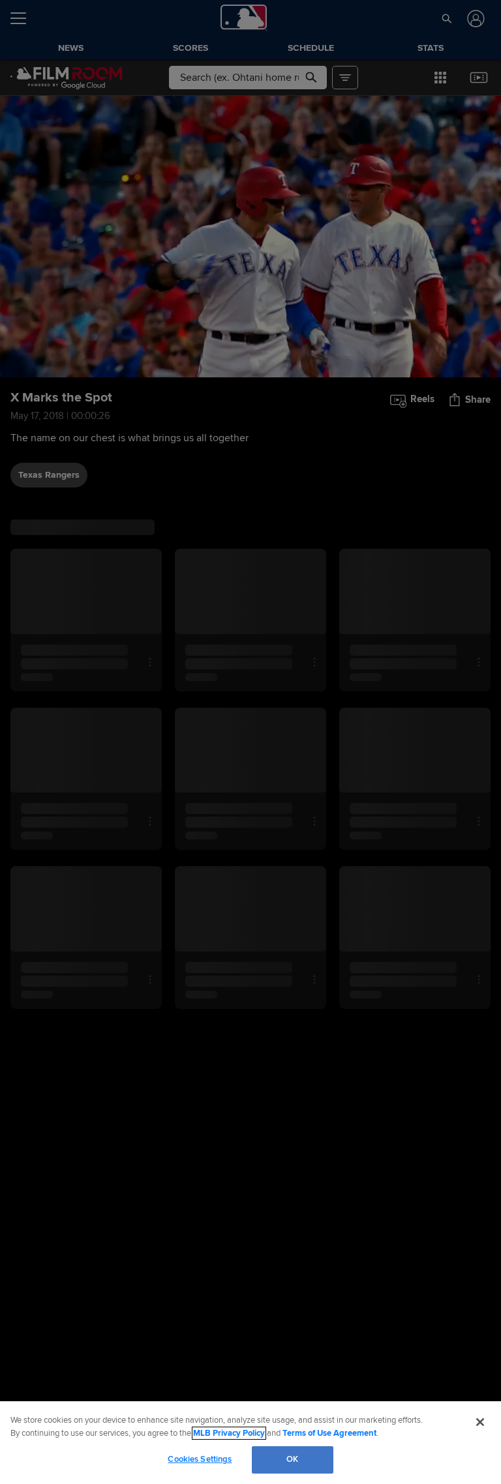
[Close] (480, 1422)
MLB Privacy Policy (229, 1433)
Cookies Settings (200, 1459)
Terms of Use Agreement (329, 1433)
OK (292, 1459)
